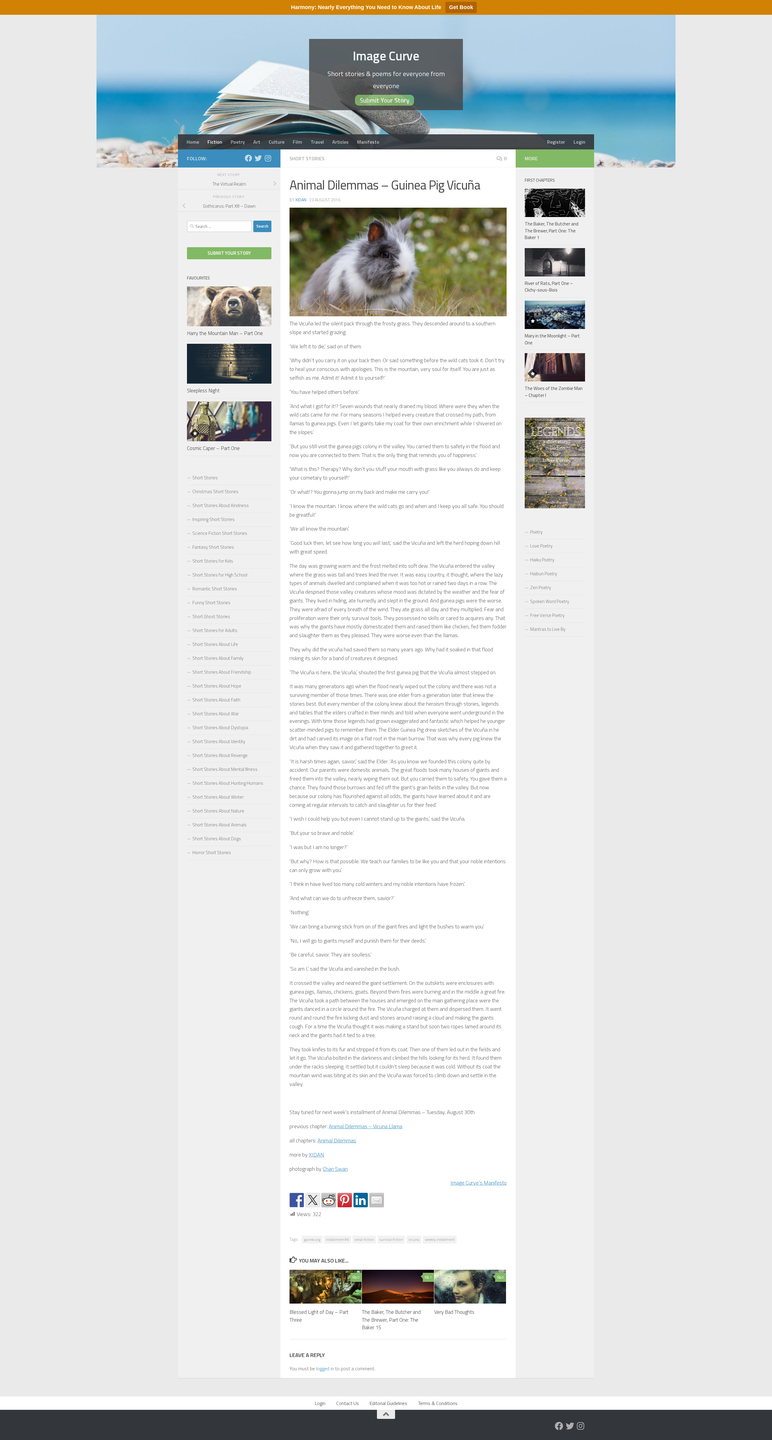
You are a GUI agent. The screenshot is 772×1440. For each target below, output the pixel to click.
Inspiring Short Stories (213, 519)
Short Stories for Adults (214, 630)
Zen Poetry (540, 587)
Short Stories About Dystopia (220, 727)
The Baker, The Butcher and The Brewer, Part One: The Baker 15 (391, 1319)
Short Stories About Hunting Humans (227, 783)
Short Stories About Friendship (221, 672)
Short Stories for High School (219, 574)
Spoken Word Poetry (549, 601)
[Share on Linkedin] (360, 1200)
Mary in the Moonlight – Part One (552, 339)
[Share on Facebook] (297, 1200)
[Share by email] (376, 1200)
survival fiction (391, 1239)
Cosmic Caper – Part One (213, 448)
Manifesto (368, 141)
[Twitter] (258, 158)
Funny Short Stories (211, 602)
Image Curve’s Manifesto (479, 1183)
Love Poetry (541, 545)
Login (579, 141)
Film (297, 141)
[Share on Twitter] (312, 1200)
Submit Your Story (384, 100)
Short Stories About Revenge (220, 755)
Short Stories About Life (215, 644)
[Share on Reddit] (328, 1200)
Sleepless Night (203, 390)
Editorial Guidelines (388, 1403)
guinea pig (312, 1239)
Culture (276, 141)
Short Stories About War (215, 713)
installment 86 (337, 1239)
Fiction (214, 141)
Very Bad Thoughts (454, 1312)
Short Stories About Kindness (220, 505)
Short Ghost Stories (211, 616)
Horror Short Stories (211, 852)
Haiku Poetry (542, 559)
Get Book (461, 7)
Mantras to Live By (547, 629)
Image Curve (386, 55)
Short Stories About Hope (216, 685)
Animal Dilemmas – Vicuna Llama (365, 1126)
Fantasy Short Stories (213, 547)
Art (256, 141)
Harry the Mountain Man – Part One (225, 333)
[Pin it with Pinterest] (344, 1200)
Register (556, 141)
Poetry (238, 141)
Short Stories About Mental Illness (225, 769)
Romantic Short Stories (214, 588)
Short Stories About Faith (216, 699)
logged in (325, 1368)
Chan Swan (335, 1169)
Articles (340, 141)
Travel (317, 141)
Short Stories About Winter (218, 796)
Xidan (300, 199)
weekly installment (439, 1239)
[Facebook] (248, 158)
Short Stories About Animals (219, 824)
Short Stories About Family (217, 658)
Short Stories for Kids (212, 560)
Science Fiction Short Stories (219, 533)
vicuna (414, 1239)
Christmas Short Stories (215, 491)
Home (193, 141)
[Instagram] (267, 158)
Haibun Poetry (543, 573)
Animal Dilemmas (337, 1140)
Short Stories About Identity (218, 741)
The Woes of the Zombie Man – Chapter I (554, 392)
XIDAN (316, 1155)
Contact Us (347, 1403)
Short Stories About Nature (218, 810)
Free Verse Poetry (547, 615)
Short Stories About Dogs (216, 838)
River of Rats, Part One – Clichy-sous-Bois (549, 287)
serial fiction (364, 1239)
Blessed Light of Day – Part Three (319, 1316)
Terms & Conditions (437, 1403)
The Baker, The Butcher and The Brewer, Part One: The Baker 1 (551, 230)
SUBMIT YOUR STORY (229, 253)
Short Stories (307, 158)
